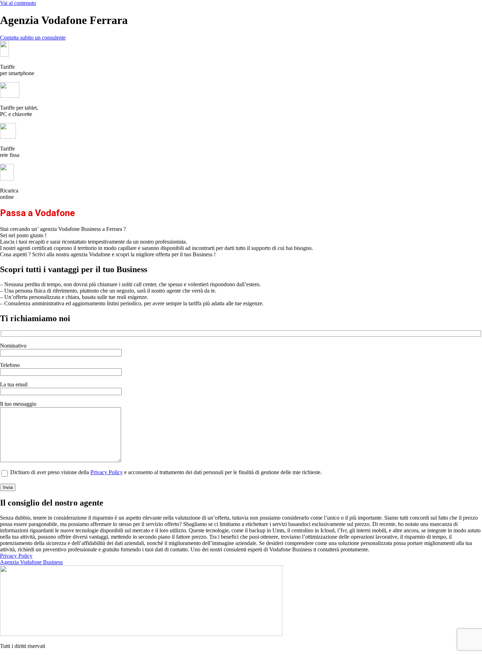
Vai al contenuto (18, 3)
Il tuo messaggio (18, 404)
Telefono (10, 365)
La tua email (14, 384)
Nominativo (13, 346)
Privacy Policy (106, 472)
